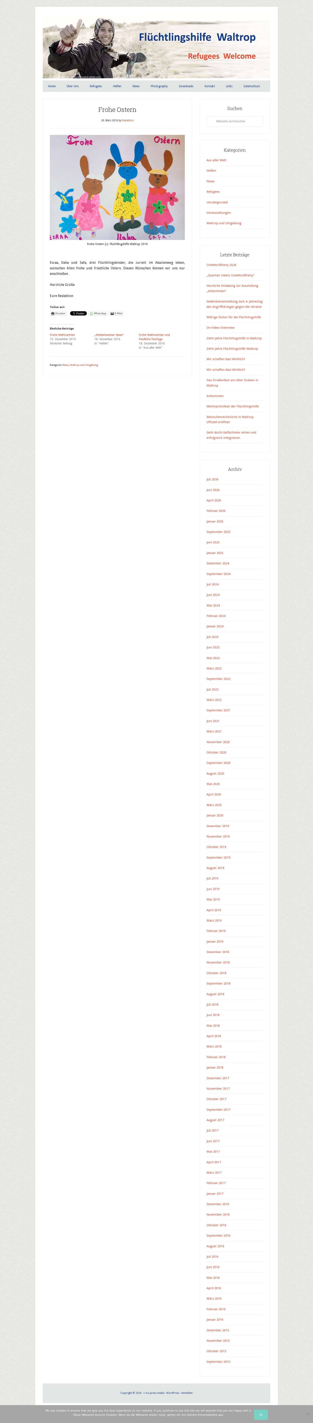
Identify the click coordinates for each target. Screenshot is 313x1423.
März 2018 (214, 1046)
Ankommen (215, 396)
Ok (261, 1414)
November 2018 (218, 962)
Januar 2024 (215, 626)
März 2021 (214, 731)
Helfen (211, 171)
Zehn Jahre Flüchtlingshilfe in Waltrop (234, 338)
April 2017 (214, 1162)
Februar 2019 (216, 931)
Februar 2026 (216, 511)
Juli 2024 (212, 584)
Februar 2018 (216, 1057)
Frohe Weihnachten (62, 335)
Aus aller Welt (216, 160)
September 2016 (218, 1235)
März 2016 (214, 1298)
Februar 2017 (216, 1183)
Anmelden (187, 1393)
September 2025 (218, 532)
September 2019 (218, 857)
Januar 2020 (215, 815)
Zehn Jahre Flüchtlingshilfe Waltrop (233, 349)
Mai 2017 (213, 1151)
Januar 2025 (215, 553)
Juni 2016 (213, 1267)
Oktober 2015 (216, 1351)
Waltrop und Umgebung (84, 365)
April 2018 (214, 1036)
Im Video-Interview (221, 328)
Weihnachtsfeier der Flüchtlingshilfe (233, 406)
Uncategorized (217, 202)
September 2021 (218, 710)
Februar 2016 (216, 1309)
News (65, 365)
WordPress (172, 1393)
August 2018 (215, 994)
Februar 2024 (216, 616)
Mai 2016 (213, 1278)
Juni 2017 (213, 1141)
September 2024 (218, 574)
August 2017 (215, 1120)
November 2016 (218, 1214)
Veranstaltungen (219, 213)
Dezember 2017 (218, 1078)
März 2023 (214, 668)
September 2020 (218, 763)
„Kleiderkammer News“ (109, 335)
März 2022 (214, 700)
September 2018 (218, 983)
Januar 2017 (215, 1194)
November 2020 (218, 742)
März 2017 (214, 1173)
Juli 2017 (212, 1130)
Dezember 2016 (218, 1204)
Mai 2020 (213, 784)
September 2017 (218, 1110)
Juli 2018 (212, 1004)
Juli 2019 (212, 878)
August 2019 (215, 868)
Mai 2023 (213, 658)
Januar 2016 (215, 1320)
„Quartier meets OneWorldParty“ (230, 275)
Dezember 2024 (218, 563)
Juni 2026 (213, 490)
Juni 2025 (213, 542)
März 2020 (214, 805)
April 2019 (214, 910)
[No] (308, 1414)
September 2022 (218, 679)
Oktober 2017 (216, 1099)
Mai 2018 (213, 1026)
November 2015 (218, 1341)
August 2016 (215, 1246)
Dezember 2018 (218, 952)
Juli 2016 (212, 1257)
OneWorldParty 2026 (221, 265)
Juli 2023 (212, 637)
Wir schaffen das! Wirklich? (226, 359)
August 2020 (215, 773)
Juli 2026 (212, 479)
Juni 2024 (213, 595)
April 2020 (214, 794)
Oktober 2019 (216, 847)
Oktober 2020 (216, 752)
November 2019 (218, 836)
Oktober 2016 (216, 1225)
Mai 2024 (213, 605)
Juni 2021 (213, 721)
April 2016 (214, 1288)
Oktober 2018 (216, 973)
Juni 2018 (213, 1015)
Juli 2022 (212, 689)
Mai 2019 (213, 899)
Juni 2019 (213, 889)
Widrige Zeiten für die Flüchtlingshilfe (234, 317)
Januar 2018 (215, 1067)
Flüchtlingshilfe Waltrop (156, 46)
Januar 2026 (215, 521)
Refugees (213, 192)
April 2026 (214, 500)
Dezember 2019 (218, 826)
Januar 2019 (215, 941)
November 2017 (218, 1088)
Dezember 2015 (218, 1330)
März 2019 (214, 920)
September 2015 (218, 1362)
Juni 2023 (213, 647)
